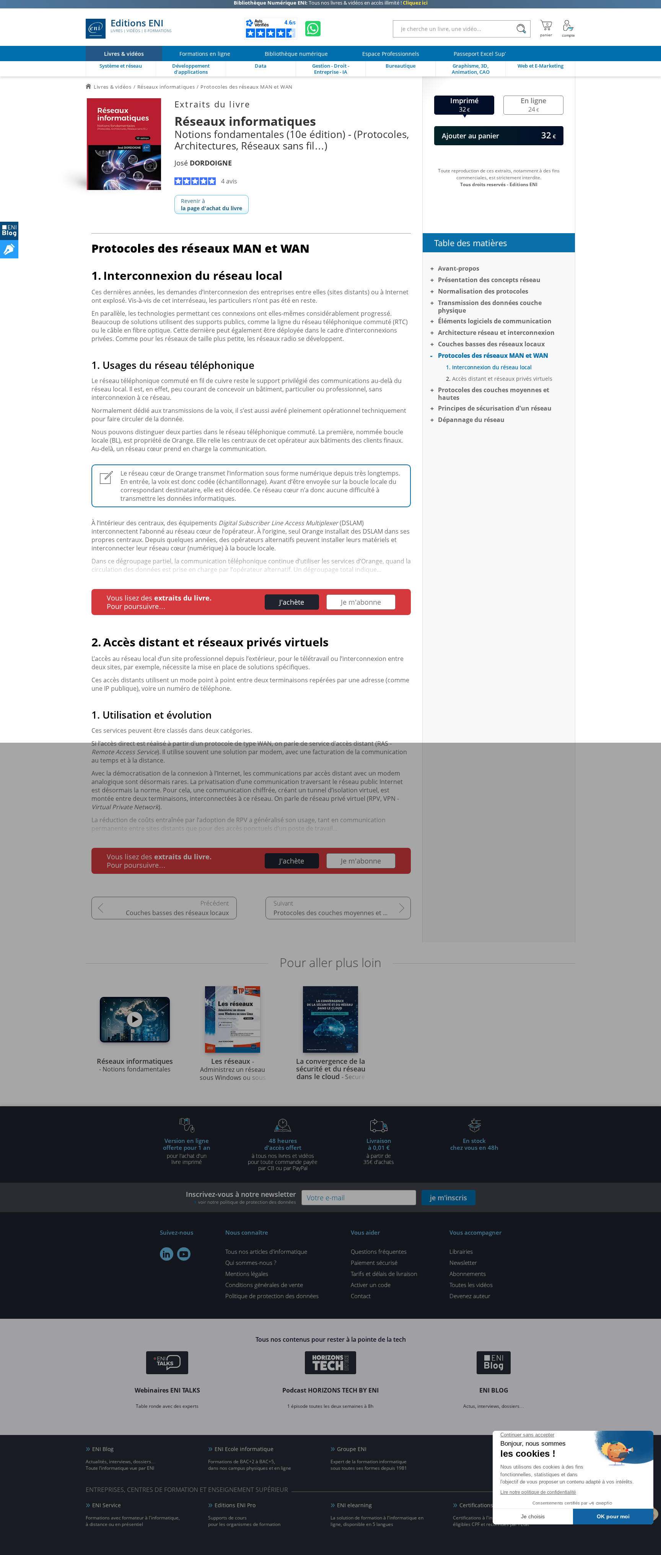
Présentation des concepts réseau (489, 280)
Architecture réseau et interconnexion (496, 332)
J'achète (291, 602)
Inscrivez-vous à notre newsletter (241, 1197)
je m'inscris (448, 1197)
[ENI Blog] (494, 1364)
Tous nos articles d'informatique (266, 1251)
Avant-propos (458, 268)
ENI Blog (103, 1449)
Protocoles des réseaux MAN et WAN (493, 355)
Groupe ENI (351, 1449)
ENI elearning (354, 1505)
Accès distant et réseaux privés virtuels (502, 378)
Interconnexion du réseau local (492, 367)
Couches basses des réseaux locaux (177, 913)
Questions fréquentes (379, 1251)
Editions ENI (141, 26)
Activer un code (371, 1285)
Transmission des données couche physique (490, 306)
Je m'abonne (361, 602)
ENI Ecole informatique (244, 1449)
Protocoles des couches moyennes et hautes (338, 913)
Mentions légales (246, 1273)
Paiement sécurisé (374, 1262)
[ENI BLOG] (9, 231)
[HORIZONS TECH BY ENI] (331, 1364)
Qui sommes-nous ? (250, 1262)
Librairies (461, 1251)
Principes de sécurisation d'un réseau (495, 408)
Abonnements (467, 1273)
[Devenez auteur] (9, 249)
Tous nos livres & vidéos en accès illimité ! (331, 5)
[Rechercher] (521, 28)
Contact (361, 1296)
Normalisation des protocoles (483, 291)
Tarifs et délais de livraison (384, 1273)
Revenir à (211, 204)
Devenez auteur (469, 1296)
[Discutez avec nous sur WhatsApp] (313, 28)
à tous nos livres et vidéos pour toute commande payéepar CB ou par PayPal (282, 1154)
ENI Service (106, 1505)
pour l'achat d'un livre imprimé (186, 1151)
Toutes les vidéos (471, 1285)
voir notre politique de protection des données (247, 1202)
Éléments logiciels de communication (495, 321)
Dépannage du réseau (471, 420)
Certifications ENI (481, 1505)
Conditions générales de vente (264, 1285)
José (203, 162)
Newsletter (463, 1262)
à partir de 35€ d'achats (378, 1151)
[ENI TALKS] (167, 1364)
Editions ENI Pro (235, 1505)
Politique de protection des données (272, 1296)
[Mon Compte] (568, 28)
